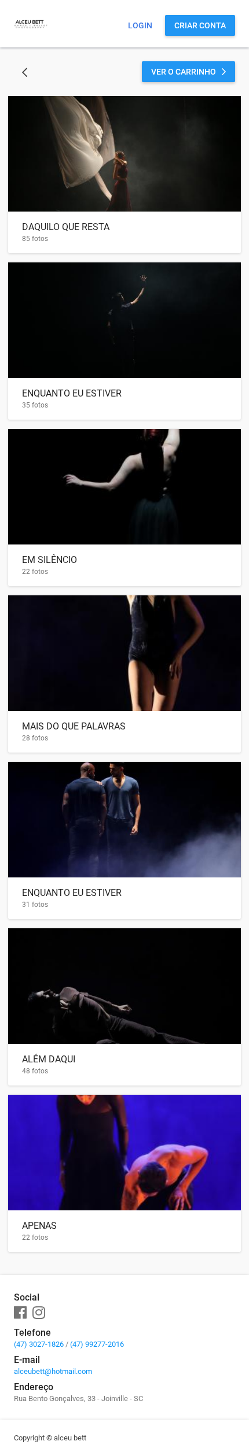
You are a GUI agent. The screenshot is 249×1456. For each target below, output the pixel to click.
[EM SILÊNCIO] (124, 486)
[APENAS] (124, 1152)
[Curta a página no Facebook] (20, 1313)
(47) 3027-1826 (39, 1344)
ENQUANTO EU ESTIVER (72, 393)
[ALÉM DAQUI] (124, 986)
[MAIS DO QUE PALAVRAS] (124, 653)
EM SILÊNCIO (49, 559)
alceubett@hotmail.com (53, 1371)
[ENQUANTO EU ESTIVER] (124, 320)
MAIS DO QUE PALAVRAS (74, 726)
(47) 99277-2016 (97, 1344)
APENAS (39, 1225)
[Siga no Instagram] (38, 1313)
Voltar (24, 71)
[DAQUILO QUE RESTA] (124, 154)
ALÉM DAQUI (48, 1059)
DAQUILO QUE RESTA (65, 226)
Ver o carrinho (183, 71)
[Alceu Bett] (30, 37)
